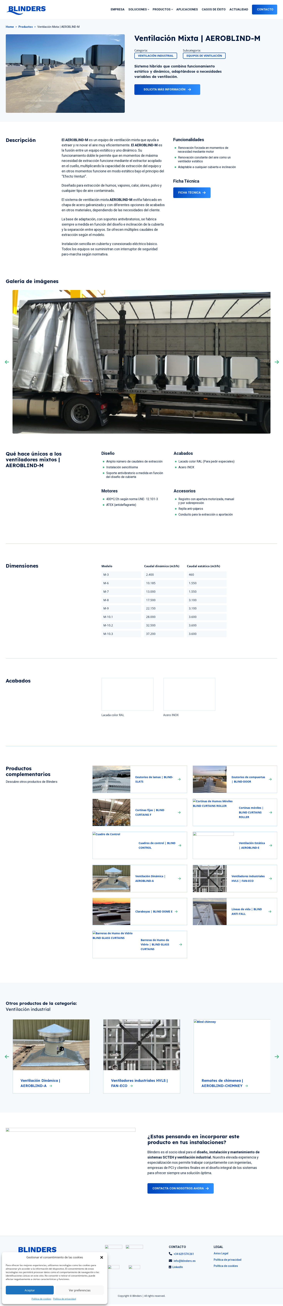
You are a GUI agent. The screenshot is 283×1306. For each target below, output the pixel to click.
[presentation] (10, 362)
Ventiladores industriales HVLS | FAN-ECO (248, 878)
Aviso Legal (221, 1253)
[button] (102, 1257)
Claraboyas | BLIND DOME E (153, 911)
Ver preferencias (79, 1290)
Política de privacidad (64, 1298)
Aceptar (30, 1290)
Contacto (265, 9)
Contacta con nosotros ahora (178, 1188)
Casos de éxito (214, 9)
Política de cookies (41, 1298)
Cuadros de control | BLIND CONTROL (157, 845)
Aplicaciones (187, 9)
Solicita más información (165, 89)
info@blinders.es (185, 1260)
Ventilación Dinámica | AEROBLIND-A (150, 878)
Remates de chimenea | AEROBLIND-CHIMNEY (223, 1083)
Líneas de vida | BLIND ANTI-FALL (247, 911)
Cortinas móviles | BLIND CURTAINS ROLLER (251, 812)
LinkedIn (177, 1267)
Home (10, 27)
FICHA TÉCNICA (189, 192)
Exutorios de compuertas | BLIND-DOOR (248, 779)
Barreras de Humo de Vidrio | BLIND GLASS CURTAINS (155, 944)
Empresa (118, 9)
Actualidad (238, 9)
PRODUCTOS (162, 9)
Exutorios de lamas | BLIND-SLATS (154, 779)
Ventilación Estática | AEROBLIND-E (252, 845)
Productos (25, 27)
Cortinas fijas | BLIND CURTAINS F (149, 812)
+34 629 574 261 (184, 1253)
